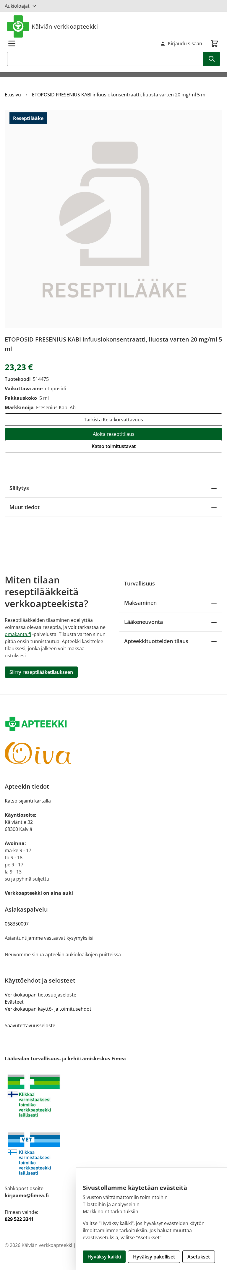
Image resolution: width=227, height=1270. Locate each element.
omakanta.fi (18, 634)
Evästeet (14, 1002)
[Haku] (211, 59)
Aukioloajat (17, 6)
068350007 (17, 923)
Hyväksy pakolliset (154, 1256)
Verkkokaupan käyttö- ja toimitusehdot (48, 1009)
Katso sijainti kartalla (28, 800)
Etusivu (13, 94)
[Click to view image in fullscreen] (113, 219)
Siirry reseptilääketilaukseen (41, 672)
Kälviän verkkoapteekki (65, 26)
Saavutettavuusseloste (30, 1025)
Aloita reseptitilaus (113, 434)
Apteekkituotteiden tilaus (156, 641)
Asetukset (198, 1256)
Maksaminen (140, 602)
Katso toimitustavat (114, 446)
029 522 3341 (19, 1219)
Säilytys (19, 487)
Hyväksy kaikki (104, 1256)
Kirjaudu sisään (185, 43)
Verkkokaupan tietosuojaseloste (40, 994)
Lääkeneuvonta (143, 621)
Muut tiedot (24, 507)
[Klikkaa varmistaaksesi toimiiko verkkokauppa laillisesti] (113, 1096)
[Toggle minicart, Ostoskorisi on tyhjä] (214, 43)
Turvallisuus (139, 583)
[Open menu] (12, 43)
